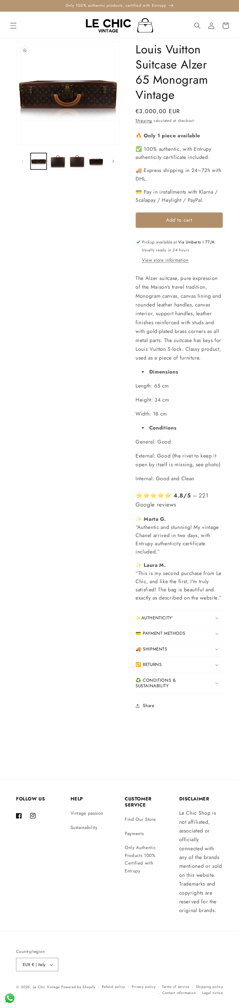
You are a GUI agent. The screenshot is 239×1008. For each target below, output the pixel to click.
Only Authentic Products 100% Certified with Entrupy (140, 859)
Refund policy (113, 986)
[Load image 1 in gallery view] (39, 161)
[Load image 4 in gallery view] (96, 161)
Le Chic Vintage (46, 987)
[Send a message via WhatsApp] (10, 998)
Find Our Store (140, 819)
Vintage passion (87, 813)
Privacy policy (144, 986)
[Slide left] (22, 161)
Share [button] (148, 705)
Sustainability (84, 827)
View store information (165, 260)
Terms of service (175, 986)
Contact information (179, 992)
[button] (13, 26)
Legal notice (212, 992)
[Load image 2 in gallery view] (58, 161)
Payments (134, 833)
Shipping (144, 120)
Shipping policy (209, 986)
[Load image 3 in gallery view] (77, 161)
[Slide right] (113, 161)
